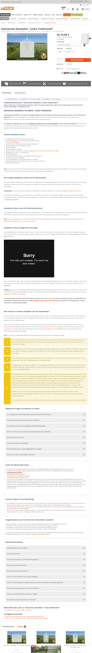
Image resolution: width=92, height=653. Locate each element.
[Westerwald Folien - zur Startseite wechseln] (7, 8)
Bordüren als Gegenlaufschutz (13, 221)
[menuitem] (63, 9)
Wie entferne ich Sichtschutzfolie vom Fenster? (21, 600)
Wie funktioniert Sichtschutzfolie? (17, 548)
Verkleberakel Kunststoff (14, 469)
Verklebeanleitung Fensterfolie (16, 474)
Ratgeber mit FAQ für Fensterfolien (14, 294)
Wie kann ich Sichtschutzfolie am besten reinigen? (22, 594)
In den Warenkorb (77, 60)
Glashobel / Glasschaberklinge (16, 471)
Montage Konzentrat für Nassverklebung (45, 300)
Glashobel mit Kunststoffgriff (53, 329)
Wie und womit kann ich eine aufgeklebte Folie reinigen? (24, 449)
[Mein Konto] (78, 9)
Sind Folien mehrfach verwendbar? (17, 443)
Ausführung (60, 42)
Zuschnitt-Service (12, 479)
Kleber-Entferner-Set (50, 327)
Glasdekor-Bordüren (35, 219)
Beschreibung (7, 93)
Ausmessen (57, 99)
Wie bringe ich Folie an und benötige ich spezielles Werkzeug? (26, 426)
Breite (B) (60, 48)
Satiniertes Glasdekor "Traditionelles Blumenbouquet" (75, 646)
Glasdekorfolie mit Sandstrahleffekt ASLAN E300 (44, 151)
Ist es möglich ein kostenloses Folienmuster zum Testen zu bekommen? (29, 414)
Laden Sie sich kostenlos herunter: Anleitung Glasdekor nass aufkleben (26, 618)
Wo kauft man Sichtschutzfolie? (16, 565)
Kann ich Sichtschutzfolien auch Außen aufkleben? (22, 577)
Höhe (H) (69, 48)
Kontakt (70, 197)
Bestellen (47, 99)
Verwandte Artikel (8, 626)
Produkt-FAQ (24, 99)
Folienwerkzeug (14, 142)
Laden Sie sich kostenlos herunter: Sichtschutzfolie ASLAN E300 (24, 616)
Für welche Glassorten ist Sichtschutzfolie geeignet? (23, 559)
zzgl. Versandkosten (67, 37)
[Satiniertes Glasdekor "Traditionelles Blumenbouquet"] (75, 637)
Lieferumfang (36, 99)
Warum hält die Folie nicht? (15, 437)
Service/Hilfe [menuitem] (85, 5)
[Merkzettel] (73, 9)
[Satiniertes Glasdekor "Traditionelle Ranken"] (16, 637)
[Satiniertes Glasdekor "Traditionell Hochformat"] (46, 637)
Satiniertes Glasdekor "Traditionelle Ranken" (16, 645)
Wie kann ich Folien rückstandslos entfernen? (21, 454)
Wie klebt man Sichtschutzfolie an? (17, 571)
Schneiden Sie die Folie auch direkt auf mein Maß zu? (23, 420)
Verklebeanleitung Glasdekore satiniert (18, 476)
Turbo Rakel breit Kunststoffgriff (19, 508)
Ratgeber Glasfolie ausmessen (71, 191)
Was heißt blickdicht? (13, 554)
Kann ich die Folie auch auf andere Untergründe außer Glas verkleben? (28, 432)
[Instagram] (63, 9)
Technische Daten (20, 93)
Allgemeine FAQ (12, 99)
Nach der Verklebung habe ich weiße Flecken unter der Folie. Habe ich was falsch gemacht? (35, 582)
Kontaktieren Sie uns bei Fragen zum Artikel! (18, 610)
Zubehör (26, 335)
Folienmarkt (7, 327)
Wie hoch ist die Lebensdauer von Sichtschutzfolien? (23, 588)
